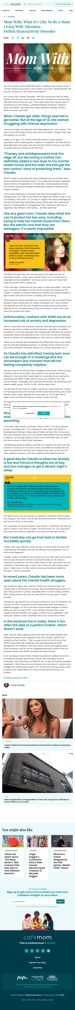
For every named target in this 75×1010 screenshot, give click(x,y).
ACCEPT (43, 413)
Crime (7, 796)
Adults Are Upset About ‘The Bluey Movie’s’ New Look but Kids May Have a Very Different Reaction (12, 864)
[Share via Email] (33, 38)
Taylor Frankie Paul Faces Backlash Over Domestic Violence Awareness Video (37, 746)
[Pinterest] (37, 951)
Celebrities (8, 742)
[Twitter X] (32, 951)
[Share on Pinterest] (28, 38)
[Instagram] (43, 951)
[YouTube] (48, 951)
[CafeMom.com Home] (11, 4)
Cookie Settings (30, 413)
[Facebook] (26, 951)
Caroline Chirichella (17, 685)
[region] (37, 410)
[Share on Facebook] (13, 38)
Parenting (11, 17)
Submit (60, 901)
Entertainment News (11, 850)
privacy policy (53, 906)
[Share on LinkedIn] (23, 38)
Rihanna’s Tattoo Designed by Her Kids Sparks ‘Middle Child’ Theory (61, 861)
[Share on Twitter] (18, 38)
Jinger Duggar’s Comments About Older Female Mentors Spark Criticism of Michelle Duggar (37, 865)
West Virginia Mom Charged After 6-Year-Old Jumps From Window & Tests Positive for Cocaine (36, 800)
